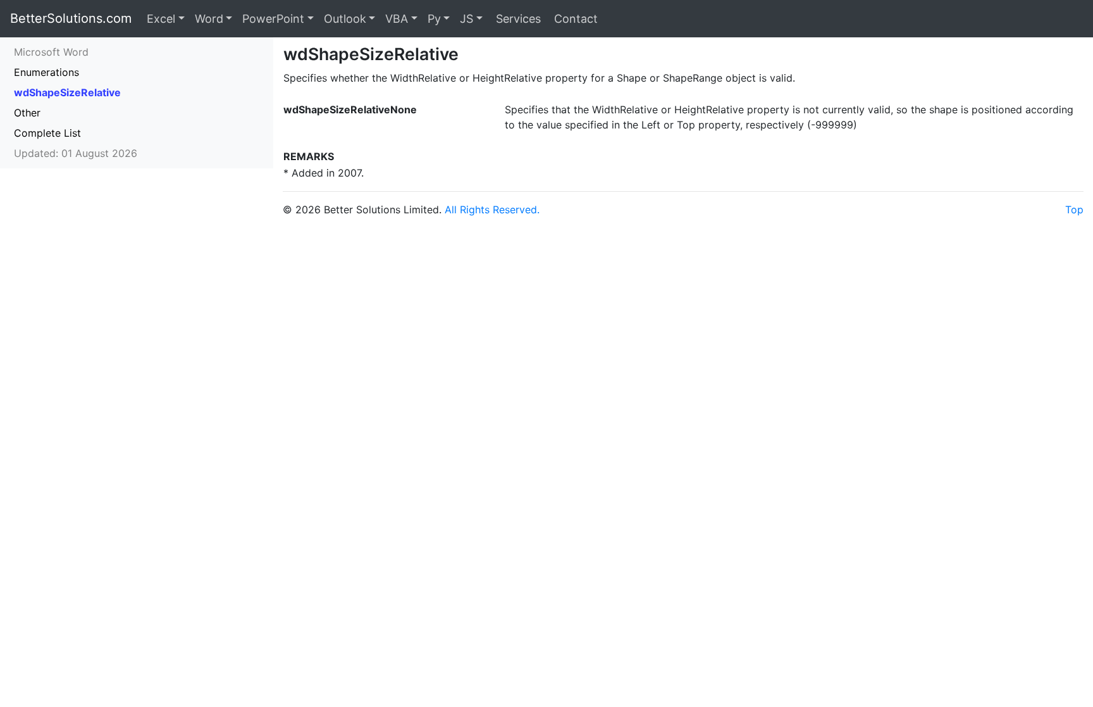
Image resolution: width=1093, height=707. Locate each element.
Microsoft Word (51, 52)
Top (1074, 209)
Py (434, 18)
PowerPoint (273, 18)
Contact (574, 18)
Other (27, 112)
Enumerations (46, 72)
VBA (396, 18)
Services (517, 18)
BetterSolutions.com (71, 18)
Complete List (47, 133)
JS (466, 18)
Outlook (345, 18)
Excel (161, 18)
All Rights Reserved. (492, 209)
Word (209, 18)
